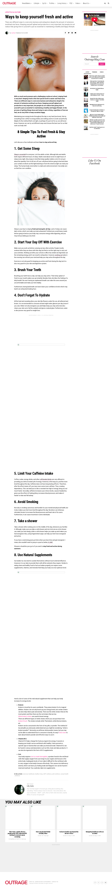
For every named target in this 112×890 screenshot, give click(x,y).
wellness (17, 775)
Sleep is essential (20, 154)
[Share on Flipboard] (72, 32)
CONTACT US (55, 881)
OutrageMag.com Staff (14, 839)
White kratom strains (25, 716)
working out (58, 255)
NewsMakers (26, 3)
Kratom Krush (22, 721)
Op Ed (44, 3)
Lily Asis (13, 33)
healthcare (31, 774)
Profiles (51, 3)
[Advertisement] (41, 328)
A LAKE (50, 542)
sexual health (64, 774)
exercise (25, 774)
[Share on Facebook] (65, 32)
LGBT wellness (47, 774)
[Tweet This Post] (68, 32)
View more (62, 732)
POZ (71, 3)
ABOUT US (31, 881)
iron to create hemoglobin (39, 756)
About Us (86, 3)
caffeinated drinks (46, 479)
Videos (77, 3)
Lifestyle (36, 3)
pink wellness (56, 774)
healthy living (38, 774)
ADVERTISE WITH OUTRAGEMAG (43, 881)
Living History (61, 3)
